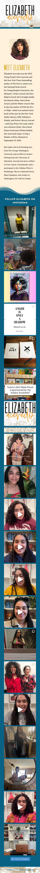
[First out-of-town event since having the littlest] (20, 742)
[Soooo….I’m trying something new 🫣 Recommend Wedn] (20, 807)
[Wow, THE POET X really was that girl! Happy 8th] (20, 352)
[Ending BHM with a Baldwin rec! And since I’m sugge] (20, 514)
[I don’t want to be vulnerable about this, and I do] (20, 612)
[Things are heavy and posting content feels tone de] (20, 384)
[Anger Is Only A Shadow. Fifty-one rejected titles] (20, 319)
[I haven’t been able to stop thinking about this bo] (20, 709)
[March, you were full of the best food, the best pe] (20, 254)
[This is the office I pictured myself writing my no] (20, 839)
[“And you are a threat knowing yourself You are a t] (20, 222)
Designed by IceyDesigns (26, 869)
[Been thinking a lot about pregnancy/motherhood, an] (20, 579)
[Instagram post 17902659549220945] (20, 417)
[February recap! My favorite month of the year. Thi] (20, 482)
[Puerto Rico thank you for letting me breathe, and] (20, 644)
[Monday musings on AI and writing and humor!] (20, 547)
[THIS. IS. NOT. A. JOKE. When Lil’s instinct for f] (20, 287)
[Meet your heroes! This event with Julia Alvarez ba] (20, 677)
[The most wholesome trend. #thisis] (20, 449)
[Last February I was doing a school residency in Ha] (20, 774)
